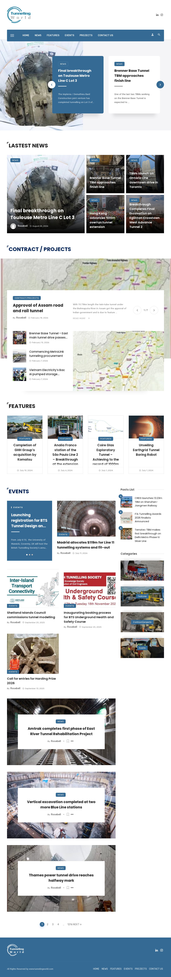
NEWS (38, 35)
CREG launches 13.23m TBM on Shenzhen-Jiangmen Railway (148, 501)
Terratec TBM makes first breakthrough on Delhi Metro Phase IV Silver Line (148, 535)
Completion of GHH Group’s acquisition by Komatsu (24, 452)
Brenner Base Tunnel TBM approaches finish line (131, 75)
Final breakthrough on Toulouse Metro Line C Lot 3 (74, 75)
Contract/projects (27, 298)
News (63, 64)
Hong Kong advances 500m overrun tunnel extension (102, 220)
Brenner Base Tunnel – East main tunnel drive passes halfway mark (48, 335)
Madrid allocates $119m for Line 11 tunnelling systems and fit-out (85, 545)
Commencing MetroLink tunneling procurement (46, 354)
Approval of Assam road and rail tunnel (38, 308)
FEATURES (53, 35)
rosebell (23, 226)
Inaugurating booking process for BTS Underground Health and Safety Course (89, 617)
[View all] (142, 571)
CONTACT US (105, 35)
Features (24, 439)
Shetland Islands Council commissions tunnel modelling (31, 615)
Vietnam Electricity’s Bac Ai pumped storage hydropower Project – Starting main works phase (48, 372)
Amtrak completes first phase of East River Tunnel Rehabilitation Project (61, 731)
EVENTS (69, 35)
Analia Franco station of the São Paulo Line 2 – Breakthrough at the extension (65, 454)
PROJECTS (86, 35)
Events (63, 534)
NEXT (76, 924)
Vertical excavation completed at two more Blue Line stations (61, 804)
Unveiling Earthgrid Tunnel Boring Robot (146, 450)
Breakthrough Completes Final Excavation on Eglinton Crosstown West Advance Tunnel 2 (144, 215)
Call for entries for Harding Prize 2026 (31, 680)
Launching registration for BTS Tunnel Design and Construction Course (29, 520)
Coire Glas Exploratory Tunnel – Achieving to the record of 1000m (106, 454)
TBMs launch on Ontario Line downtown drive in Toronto (143, 180)
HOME (26, 35)
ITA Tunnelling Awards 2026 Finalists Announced (148, 517)
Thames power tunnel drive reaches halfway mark (61, 878)
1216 (69, 924)
